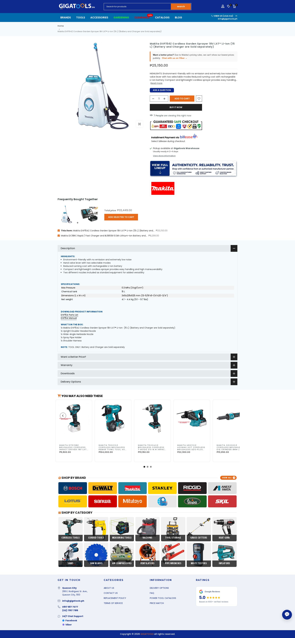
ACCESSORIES (99, 17)
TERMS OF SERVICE (113, 603)
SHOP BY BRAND (73, 478)
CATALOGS (162, 17)
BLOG (178, 17)
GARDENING (121, 17)
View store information (164, 155)
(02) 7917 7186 (70, 610)
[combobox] (137, 7)
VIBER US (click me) (223, 16)
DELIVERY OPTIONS (159, 587)
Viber (68, 624)
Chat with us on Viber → (174, 58)
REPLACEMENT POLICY (115, 598)
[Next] (232, 416)
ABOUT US (109, 587)
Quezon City (69, 587)
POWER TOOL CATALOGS (163, 598)
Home (61, 25)
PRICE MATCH (157, 603)
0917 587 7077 (70, 606)
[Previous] (63, 416)
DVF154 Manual (69, 318)
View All (227, 477)
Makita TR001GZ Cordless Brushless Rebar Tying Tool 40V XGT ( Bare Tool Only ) (113, 448)
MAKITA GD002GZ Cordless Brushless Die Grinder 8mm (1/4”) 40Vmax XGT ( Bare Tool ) (231, 449)
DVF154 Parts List (69, 314)
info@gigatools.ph (227, 19)
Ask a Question (162, 90)
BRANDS (65, 17)
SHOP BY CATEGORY (76, 512)
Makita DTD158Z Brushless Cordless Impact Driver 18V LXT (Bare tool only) (73, 448)
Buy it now (176, 107)
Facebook (71, 620)
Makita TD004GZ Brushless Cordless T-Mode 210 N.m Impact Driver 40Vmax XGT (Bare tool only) (152, 449)
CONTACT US (111, 593)
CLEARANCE (143, 17)
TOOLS (80, 17)
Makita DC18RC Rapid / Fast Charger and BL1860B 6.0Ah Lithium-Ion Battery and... (104, 235)
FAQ (152, 593)
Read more (156, 83)
